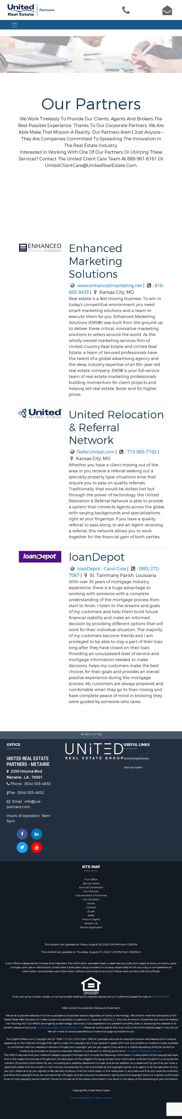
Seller (91, 915)
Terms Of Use (103, 1098)
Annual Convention (91, 887)
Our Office (91, 879)
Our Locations (91, 899)
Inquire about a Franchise (91, 895)
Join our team (133, 767)
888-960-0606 (160, 996)
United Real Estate (136, 758)
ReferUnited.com (95, 452)
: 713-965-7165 (141, 452)
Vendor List (91, 923)
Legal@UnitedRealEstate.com (144, 1051)
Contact (91, 907)
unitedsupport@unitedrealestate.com (60, 1027)
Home (91, 903)
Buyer (91, 911)
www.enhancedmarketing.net (109, 286)
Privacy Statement (81, 1098)
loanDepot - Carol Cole (101, 569)
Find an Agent (91, 919)
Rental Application (91, 927)
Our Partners (91, 891)
